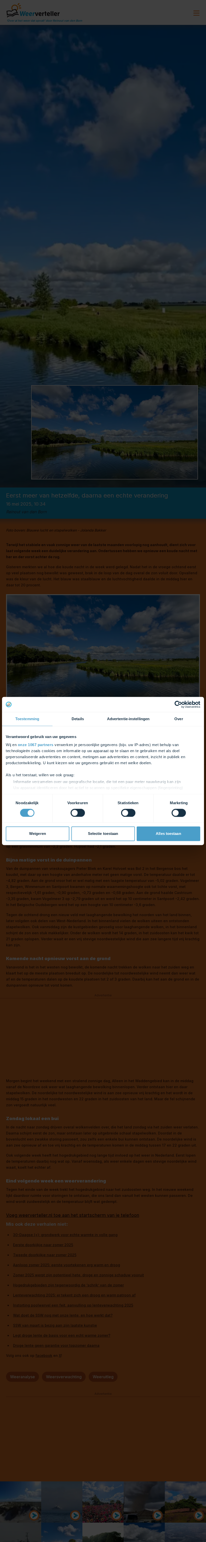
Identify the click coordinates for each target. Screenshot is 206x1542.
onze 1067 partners (36, 745)
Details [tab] (78, 719)
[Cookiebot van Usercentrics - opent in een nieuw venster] (178, 704)
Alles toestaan (168, 834)
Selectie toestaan (103, 834)
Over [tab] (178, 719)
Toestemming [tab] (27, 719)
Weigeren (37, 834)
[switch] (78, 813)
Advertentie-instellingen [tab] (128, 719)
